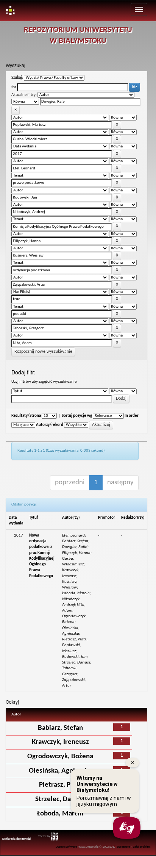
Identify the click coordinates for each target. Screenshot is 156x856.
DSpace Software (66, 846)
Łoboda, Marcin (60, 813)
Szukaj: (17, 78)
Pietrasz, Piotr (60, 785)
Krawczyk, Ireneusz (60, 742)
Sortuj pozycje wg (77, 416)
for (13, 87)
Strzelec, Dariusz (60, 799)
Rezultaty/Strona (26, 416)
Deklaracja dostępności (16, 838)
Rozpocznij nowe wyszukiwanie (43, 351)
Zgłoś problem (142, 846)
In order (132, 416)
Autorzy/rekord (49, 425)
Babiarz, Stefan (60, 728)
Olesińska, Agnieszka (60, 771)
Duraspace (123, 846)
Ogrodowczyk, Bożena (60, 756)
